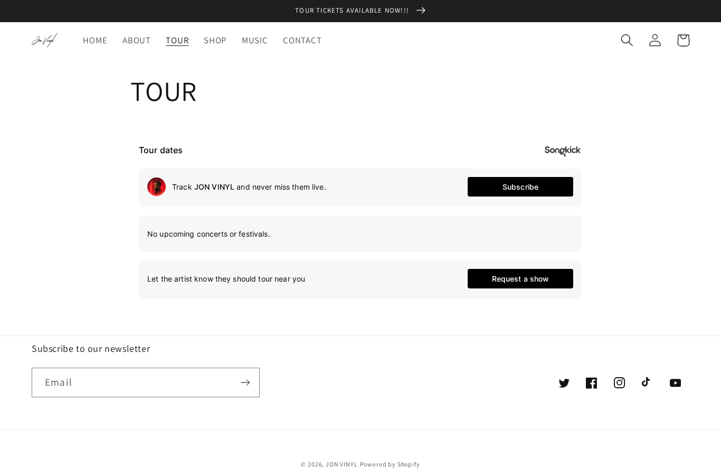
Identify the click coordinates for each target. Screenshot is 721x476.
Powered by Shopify (390, 464)
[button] (627, 40)
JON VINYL (342, 464)
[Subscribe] (245, 382)
